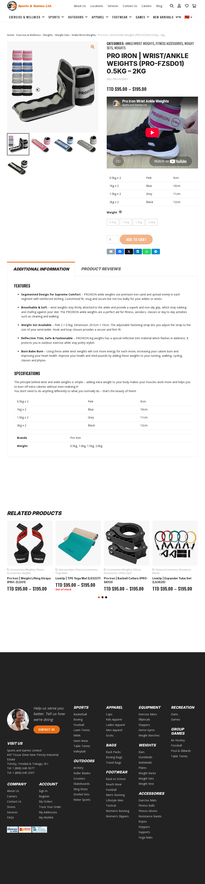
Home (10, 35)
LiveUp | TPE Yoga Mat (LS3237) (29, 578)
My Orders (45, 801)
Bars (142, 752)
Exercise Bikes (148, 714)
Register (44, 796)
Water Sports (81, 800)
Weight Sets (62, 35)
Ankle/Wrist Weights (84, 35)
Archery (78, 768)
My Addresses (48, 812)
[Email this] (111, 251)
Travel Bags (113, 762)
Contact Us (130, 6)
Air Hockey (178, 740)
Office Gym (76, 573)
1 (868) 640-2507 (23, 773)
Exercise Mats (18, 569)
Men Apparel (114, 730)
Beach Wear (114, 784)
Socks (110, 735)
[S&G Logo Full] (29, 6)
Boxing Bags (114, 757)
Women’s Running (117, 811)
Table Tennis (81, 746)
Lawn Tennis (81, 730)
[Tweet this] (129, 251)
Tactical (111, 805)
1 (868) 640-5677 (23, 768)
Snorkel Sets (81, 794)
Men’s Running (115, 795)
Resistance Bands (150, 816)
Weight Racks (177, 569)
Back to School (116, 779)
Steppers (144, 725)
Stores (11, 807)
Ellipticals (144, 719)
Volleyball (79, 751)
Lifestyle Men (114, 800)
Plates (143, 768)
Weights (48, 35)
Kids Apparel (114, 719)
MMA (76, 735)
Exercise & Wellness (28, 35)
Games (175, 719)
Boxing (77, 719)
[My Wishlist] (187, 6)
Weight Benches (149, 735)
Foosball (176, 745)
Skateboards (81, 784)
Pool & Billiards (181, 751)
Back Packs (113, 752)
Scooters (79, 778)
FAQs (10, 817)
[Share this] (120, 251)
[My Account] (179, 6)
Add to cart (136, 239)
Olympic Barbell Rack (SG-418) (174, 575)
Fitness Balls (147, 805)
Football (78, 725)
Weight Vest (146, 784)
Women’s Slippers (117, 816)
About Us (80, 6)
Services (113, 6)
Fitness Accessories (169, 43)
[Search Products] (172, 6)
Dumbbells (145, 757)
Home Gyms (147, 730)
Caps (109, 714)
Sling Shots (80, 789)
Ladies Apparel (115, 725)
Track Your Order (50, 807)
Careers (147, 6)
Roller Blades (81, 773)
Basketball (80, 714)
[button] (99, 597)
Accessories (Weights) (71, 569)
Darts (174, 714)
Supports (144, 832)
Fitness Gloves (148, 811)
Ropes (143, 821)
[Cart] (194, 6)
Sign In (43, 791)
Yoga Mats (13, 573)
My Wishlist (46, 817)
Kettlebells (145, 762)
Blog (159, 6)
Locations (96, 6)
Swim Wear (80, 741)
